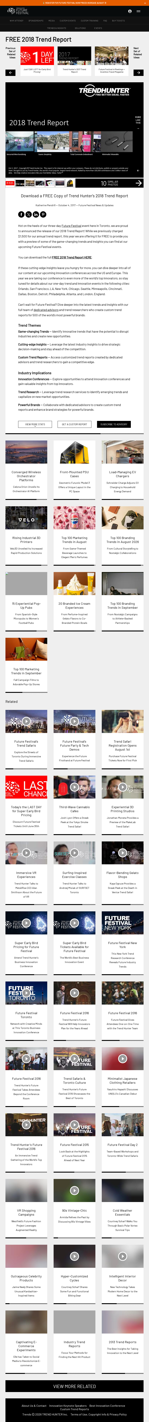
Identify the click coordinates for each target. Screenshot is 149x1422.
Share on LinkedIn (36, 214)
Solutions (80, 28)
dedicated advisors (46, 310)
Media (52, 20)
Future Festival (71, 225)
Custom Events (68, 20)
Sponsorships (36, 20)
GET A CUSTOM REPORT (74, 424)
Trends (26, 1414)
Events (98, 28)
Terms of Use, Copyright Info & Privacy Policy (99, 1414)
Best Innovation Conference (107, 1405)
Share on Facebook (21, 214)
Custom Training (89, 20)
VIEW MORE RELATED (74, 1386)
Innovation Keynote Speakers (68, 1405)
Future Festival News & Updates (96, 205)
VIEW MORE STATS (35, 425)
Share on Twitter (28, 214)
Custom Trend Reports (74, 1409)
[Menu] (138, 11)
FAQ (105, 20)
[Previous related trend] (138, 170)
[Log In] (130, 11)
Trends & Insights (56, 28)
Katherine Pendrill (45, 205)
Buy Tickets (118, 20)
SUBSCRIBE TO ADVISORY (113, 424)
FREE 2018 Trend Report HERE (72, 257)
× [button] (145, 3)
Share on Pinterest (43, 214)
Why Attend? (16, 20)
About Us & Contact (34, 1405)
